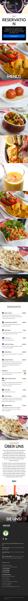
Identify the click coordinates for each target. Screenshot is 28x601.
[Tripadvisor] (6, 539)
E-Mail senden (6, 572)
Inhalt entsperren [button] (14, 36)
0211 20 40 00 (6, 568)
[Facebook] (3, 539)
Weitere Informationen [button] (14, 38)
